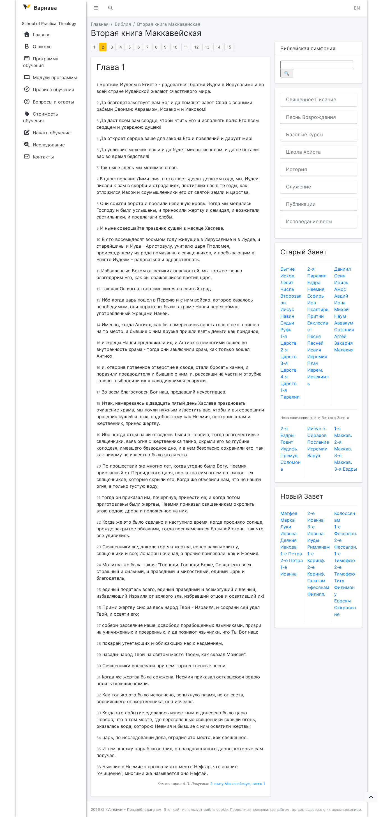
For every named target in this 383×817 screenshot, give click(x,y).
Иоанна (288, 533)
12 (196, 47)
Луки (285, 527)
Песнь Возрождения (311, 117)
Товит (286, 442)
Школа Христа (303, 152)
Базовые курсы (304, 134)
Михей (341, 309)
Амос (340, 289)
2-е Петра (291, 560)
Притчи (315, 316)
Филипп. (316, 594)
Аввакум (343, 323)
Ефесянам (318, 587)
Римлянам (318, 547)
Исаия (314, 350)
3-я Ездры (345, 469)
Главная (100, 24)
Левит (287, 282)
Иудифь (288, 449)
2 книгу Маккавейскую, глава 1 (237, 784)
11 (186, 47)
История (296, 169)
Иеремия (317, 356)
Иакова (288, 547)
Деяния (288, 540)
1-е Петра (291, 553)
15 (229, 47)
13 (207, 47)
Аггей (340, 336)
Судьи (287, 323)
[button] (96, 7)
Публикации (301, 204)
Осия (339, 276)
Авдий (341, 296)
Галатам (316, 580)
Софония (344, 329)
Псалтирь (318, 309)
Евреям (342, 601)
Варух (313, 455)
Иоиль (341, 282)
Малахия (344, 350)
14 (218, 47)
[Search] (110, 7)
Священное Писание (311, 99)
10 (175, 47)
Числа (287, 289)
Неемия (315, 289)
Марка (287, 520)
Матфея (288, 513)
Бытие (287, 269)
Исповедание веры (309, 221)
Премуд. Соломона (290, 462)
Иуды (313, 540)
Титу (339, 580)
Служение (298, 187)
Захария (343, 343)
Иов (311, 302)
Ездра (313, 282)
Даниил (342, 269)
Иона (339, 302)
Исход (287, 276)
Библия (123, 24)
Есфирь (315, 296)
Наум (340, 316)
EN (357, 8)
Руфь (285, 329)
